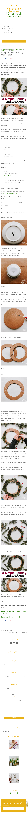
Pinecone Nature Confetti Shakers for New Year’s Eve (13, 612)
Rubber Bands (7, 175)
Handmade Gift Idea (5, 50)
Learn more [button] (6, 805)
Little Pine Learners (14, 10)
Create (10, 49)
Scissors (6, 178)
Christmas (4, 49)
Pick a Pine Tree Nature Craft (10, 193)
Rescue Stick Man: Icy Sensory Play (11, 617)
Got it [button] (13, 808)
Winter (13, 50)
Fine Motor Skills (18, 49)
